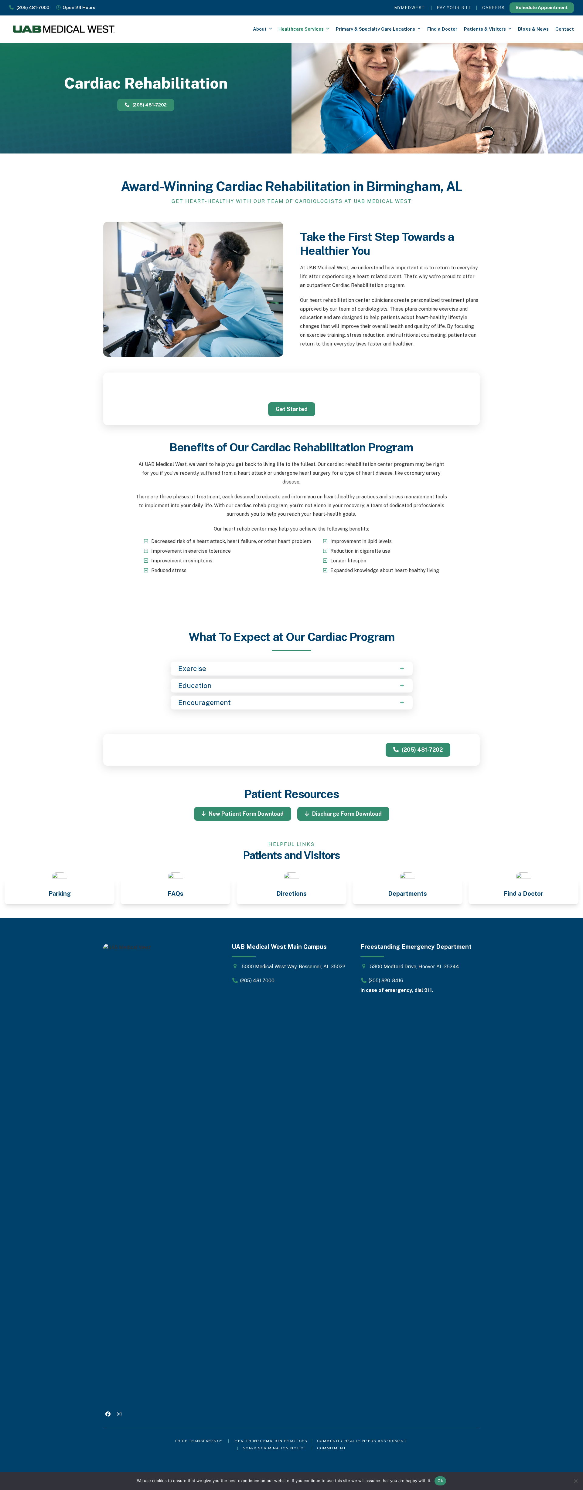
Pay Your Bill (454, 7)
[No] (575, 1481)
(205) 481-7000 (31, 7)
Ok (440, 1480)
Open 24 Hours (78, 7)
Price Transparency (199, 1441)
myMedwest (409, 7)
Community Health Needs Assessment (362, 1441)
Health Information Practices (271, 1441)
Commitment (331, 1448)
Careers (493, 7)
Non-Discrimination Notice (274, 1448)
